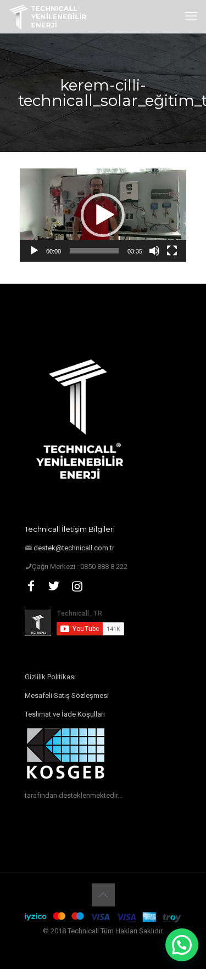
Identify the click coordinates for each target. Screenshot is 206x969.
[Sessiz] (154, 250)
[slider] (94, 250)
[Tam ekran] (171, 250)
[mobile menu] (191, 16)
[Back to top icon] (103, 894)
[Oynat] (34, 250)
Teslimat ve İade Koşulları (65, 714)
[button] (103, 215)
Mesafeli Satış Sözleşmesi (67, 695)
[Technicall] (48, 16)
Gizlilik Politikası (50, 677)
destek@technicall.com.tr (74, 548)
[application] (103, 215)
